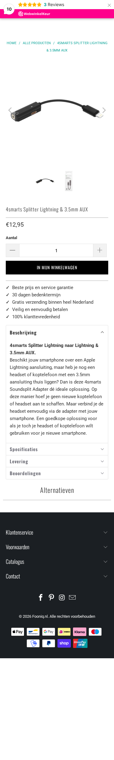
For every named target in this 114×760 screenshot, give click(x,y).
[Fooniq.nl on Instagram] (62, 598)
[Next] (104, 110)
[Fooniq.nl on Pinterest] (51, 598)
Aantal (11, 237)
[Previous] (10, 110)
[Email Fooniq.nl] (72, 598)
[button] (57, 332)
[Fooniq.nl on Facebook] (41, 598)
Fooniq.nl (40, 616)
